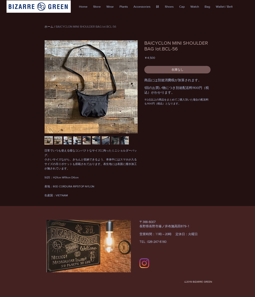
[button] (97, 6)
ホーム (48, 26)
